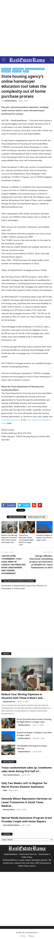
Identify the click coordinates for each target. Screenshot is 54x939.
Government (18, 69)
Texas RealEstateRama (11, 775)
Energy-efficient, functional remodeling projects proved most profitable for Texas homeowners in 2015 (41, 561)
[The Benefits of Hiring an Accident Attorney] (8, 750)
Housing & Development (34, 69)
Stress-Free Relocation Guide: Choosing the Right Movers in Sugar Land (26, 540)
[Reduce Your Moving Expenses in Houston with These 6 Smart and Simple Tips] (9, 527)
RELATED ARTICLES (16, 517)
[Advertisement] (27, 28)
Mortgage (17, 71)
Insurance (6, 71)
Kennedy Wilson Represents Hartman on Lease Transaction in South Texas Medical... (26, 802)
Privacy (31, 936)
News (26, 71)
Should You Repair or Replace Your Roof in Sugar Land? (44, 537)
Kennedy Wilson (9, 809)
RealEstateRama (11, 101)
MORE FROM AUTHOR (36, 517)
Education (6, 69)
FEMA (5, 790)
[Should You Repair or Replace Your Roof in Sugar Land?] (44, 527)
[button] (50, 60)
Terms (22, 936)
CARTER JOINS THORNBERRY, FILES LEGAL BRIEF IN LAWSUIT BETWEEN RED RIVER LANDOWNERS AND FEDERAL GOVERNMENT (13, 564)
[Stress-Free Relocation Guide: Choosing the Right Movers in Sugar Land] (27, 527)
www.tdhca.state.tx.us (10, 420)
